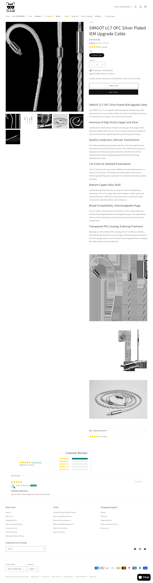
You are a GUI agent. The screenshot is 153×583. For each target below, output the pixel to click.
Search (8, 512)
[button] (19, 16)
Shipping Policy (11, 520)
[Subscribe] (43, 548)
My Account (105, 528)
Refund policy (35, 576)
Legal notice (92, 576)
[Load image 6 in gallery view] (13, 137)
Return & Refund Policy (14, 524)
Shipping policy (68, 576)
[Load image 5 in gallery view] (76, 121)
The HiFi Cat (13, 577)
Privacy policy (45, 576)
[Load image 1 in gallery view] (13, 121)
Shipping (92, 43)
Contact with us (11, 528)
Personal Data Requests (62, 520)
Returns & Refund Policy (109, 524)
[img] (16, 482)
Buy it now (114, 92)
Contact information (81, 576)
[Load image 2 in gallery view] (28, 121)
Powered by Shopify (23, 577)
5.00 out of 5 (37, 462)
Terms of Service (11, 532)
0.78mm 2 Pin (97, 55)
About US (9, 516)
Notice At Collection (60, 528)
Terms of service (56, 576)
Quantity (92, 60)
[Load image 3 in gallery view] (44, 121)
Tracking (104, 516)
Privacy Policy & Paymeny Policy (64, 512)
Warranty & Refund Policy (15, 536)
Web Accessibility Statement (63, 524)
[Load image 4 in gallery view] (60, 121)
